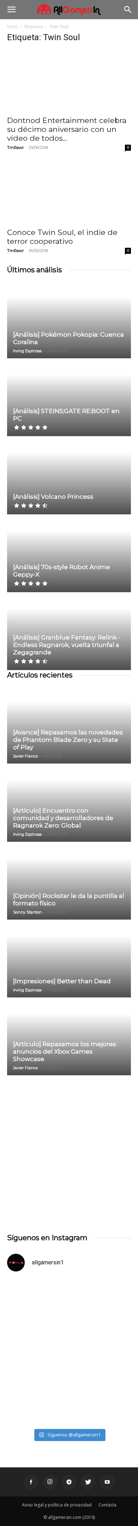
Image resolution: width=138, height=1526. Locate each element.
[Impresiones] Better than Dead (62, 981)
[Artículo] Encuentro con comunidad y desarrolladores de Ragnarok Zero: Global (63, 818)
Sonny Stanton (27, 912)
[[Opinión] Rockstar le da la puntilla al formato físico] (69, 881)
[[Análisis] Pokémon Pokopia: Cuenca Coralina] (69, 320)
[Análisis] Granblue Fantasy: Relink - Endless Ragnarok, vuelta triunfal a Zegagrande (66, 645)
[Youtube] (107, 1482)
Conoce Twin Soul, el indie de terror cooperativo (62, 237)
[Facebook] (31, 1482)
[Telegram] (69, 1482)
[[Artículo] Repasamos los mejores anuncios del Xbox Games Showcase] (69, 1036)
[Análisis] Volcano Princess (53, 496)
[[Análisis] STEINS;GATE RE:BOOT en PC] (69, 397)
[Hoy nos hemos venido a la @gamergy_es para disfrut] (69, 1388)
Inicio (12, 26)
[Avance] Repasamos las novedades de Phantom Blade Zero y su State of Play (68, 740)
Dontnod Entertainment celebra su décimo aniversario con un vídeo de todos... (66, 129)
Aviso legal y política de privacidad (57, 1505)
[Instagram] (50, 1482)
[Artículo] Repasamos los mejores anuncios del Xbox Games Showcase (64, 1051)
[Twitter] (88, 1482)
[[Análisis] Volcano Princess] (69, 475)
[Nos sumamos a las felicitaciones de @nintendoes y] (69, 1315)
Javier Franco (25, 756)
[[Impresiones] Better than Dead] (69, 959)
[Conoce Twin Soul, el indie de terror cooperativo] (69, 192)
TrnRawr (15, 147)
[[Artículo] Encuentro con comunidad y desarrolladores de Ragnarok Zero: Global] (69, 803)
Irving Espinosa (27, 350)
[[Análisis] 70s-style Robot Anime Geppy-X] (69, 553)
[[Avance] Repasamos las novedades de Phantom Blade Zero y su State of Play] (69, 725)
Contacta (107, 1505)
